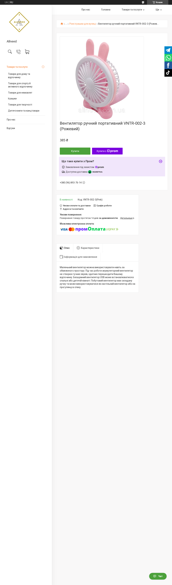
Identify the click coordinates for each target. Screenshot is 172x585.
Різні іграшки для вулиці (82, 24)
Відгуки (11, 128)
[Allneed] (26, 22)
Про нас (11, 119)
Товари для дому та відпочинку (19, 76)
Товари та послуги (17, 67)
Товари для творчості (20, 104)
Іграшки (12, 98)
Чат (160, 576)
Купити (75, 151)
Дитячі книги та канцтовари (23, 110)
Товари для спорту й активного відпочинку (20, 85)
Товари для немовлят (20, 92)
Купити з (101, 151)
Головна (105, 9)
